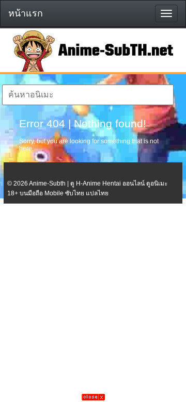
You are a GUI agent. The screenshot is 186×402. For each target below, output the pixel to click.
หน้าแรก (25, 13)
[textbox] (87, 95)
